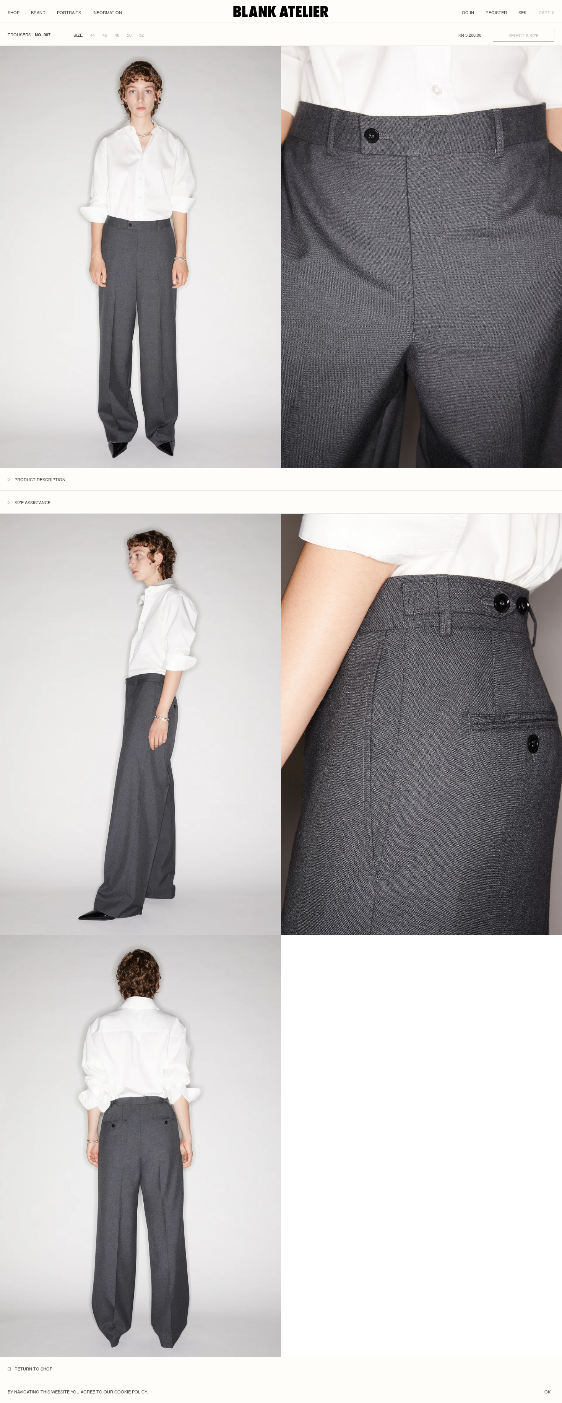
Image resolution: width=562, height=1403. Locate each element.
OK (547, 1391)
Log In (467, 12)
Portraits (69, 12)
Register (496, 12)
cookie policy (130, 1391)
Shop (13, 12)
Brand (38, 12)
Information (107, 12)
